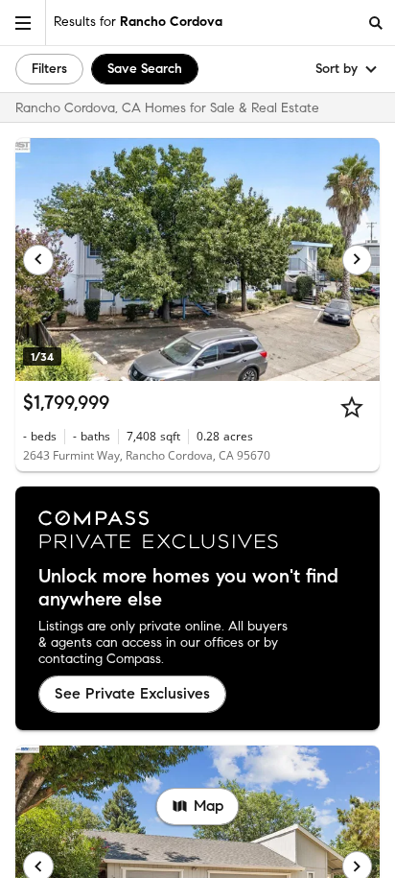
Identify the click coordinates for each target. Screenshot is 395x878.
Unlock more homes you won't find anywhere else (188, 588)
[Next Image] (357, 260)
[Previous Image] (38, 260)
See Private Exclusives (132, 693)
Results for (138, 21)
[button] (23, 22)
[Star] (352, 407)
